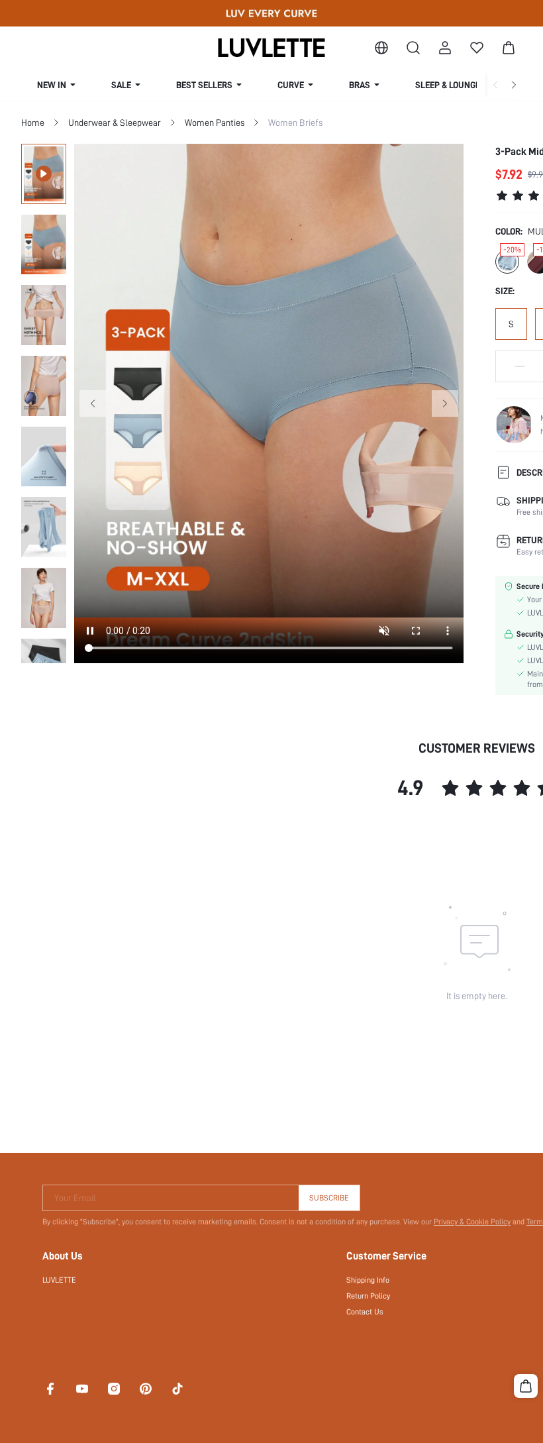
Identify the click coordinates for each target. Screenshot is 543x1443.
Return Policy (368, 1296)
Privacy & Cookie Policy (472, 1221)
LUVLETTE (59, 1280)
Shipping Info (367, 1280)
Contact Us (364, 1311)
